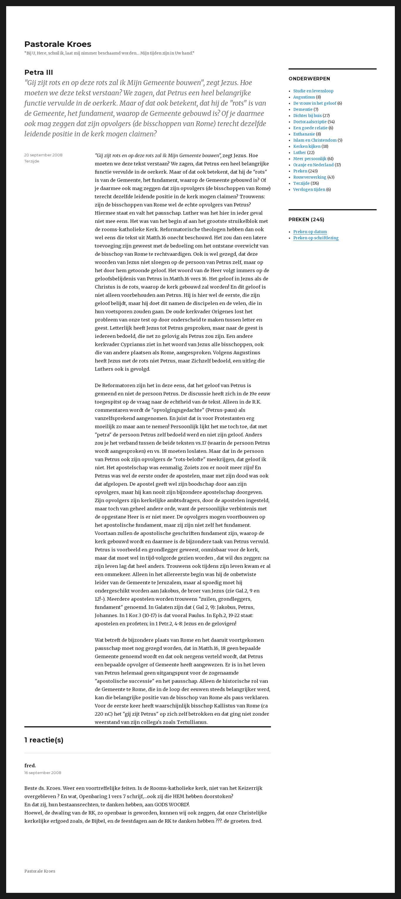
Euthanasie (304, 134)
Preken (300, 171)
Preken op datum (310, 231)
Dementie (303, 109)
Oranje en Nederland (313, 164)
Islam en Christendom (315, 140)
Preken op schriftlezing (316, 238)
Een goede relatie (310, 128)
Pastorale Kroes (57, 44)
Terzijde (31, 161)
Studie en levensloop (313, 91)
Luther (299, 152)
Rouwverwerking (309, 177)
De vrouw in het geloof (314, 103)
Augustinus (304, 97)
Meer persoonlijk (309, 158)
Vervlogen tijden (309, 189)
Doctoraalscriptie (310, 121)
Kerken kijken (307, 146)
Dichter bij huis (307, 115)
